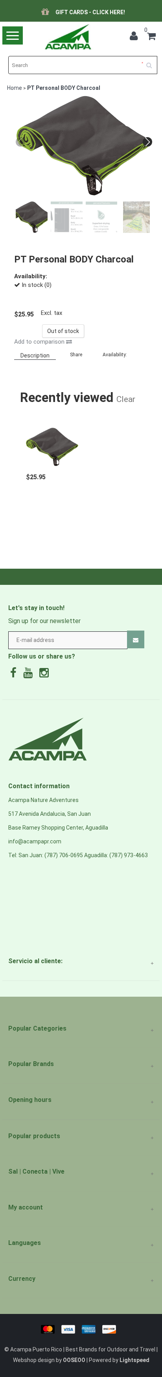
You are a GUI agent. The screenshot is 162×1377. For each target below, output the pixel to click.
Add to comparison (40, 341)
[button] (147, 142)
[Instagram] (46, 675)
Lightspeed (134, 1360)
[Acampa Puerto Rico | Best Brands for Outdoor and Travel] (67, 37)
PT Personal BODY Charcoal (63, 88)
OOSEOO (74, 1360)
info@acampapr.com (34, 841)
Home (14, 88)
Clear (125, 399)
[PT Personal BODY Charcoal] (52, 442)
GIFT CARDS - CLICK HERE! (90, 12)
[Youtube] (30, 675)
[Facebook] (15, 675)
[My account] (136, 37)
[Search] (152, 62)
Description (35, 355)
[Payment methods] (81, 1328)
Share (76, 354)
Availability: (115, 354)
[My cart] (151, 37)
